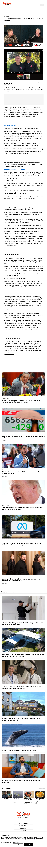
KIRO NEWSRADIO (7, 16)
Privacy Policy (39, 839)
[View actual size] (38, 50)
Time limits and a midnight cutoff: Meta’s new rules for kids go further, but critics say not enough (21, 544)
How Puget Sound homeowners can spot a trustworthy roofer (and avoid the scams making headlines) (23, 655)
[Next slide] (41, 62)
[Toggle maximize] (41, 50)
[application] (24, 36)
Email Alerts (23, 827)
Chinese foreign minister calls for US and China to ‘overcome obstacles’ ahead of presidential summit (21, 401)
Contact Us (23, 822)
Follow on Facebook (23, 823)
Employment (23, 830)
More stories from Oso (10, 125)
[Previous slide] (6, 62)
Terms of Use (33, 839)
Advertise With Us (23, 828)
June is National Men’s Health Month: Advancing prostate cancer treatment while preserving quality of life (22, 687)
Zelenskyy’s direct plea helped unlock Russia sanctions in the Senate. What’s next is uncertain (21, 579)
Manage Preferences (18, 844)
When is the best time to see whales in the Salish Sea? (19, 750)
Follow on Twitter (23, 825)
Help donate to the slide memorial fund (14, 169)
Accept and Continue (28, 844)
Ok (45, 833)
